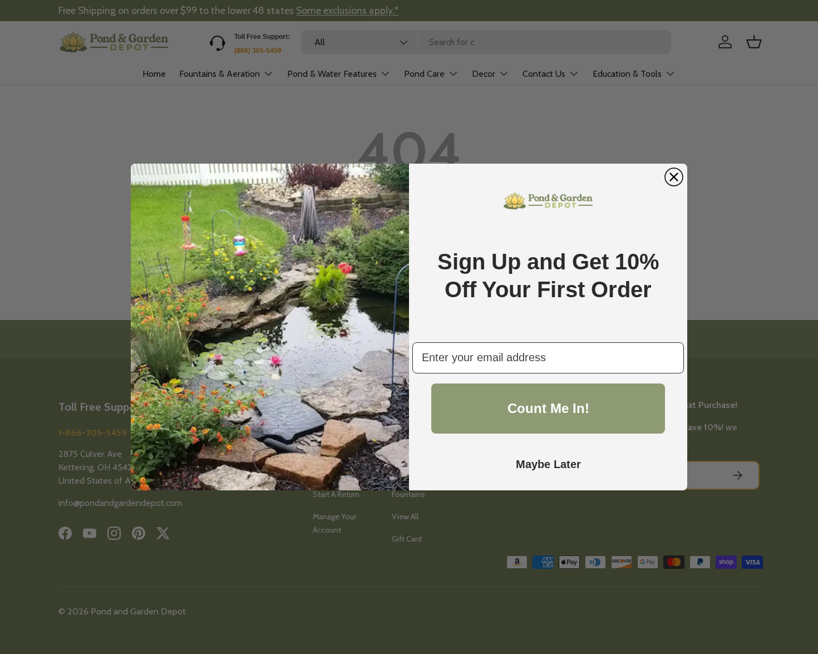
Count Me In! (548, 408)
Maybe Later (548, 464)
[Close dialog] (674, 177)
